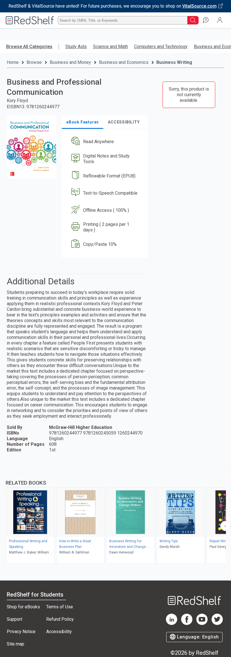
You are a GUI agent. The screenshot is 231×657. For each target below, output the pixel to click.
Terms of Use (59, 606)
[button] (104, 141)
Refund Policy (60, 619)
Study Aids (76, 46)
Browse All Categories (29, 46)
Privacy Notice (21, 631)
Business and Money (70, 62)
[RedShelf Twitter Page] (217, 623)
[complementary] (115, 515)
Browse (34, 62)
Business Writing (174, 62)
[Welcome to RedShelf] (29, 20)
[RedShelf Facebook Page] (186, 623)
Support (14, 619)
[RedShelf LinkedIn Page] (171, 623)
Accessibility (59, 631)
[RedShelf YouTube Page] (202, 623)
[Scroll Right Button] (225, 526)
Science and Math (110, 46)
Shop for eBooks (23, 606)
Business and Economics (123, 62)
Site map (15, 644)
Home (13, 62)
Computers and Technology (161, 46)
